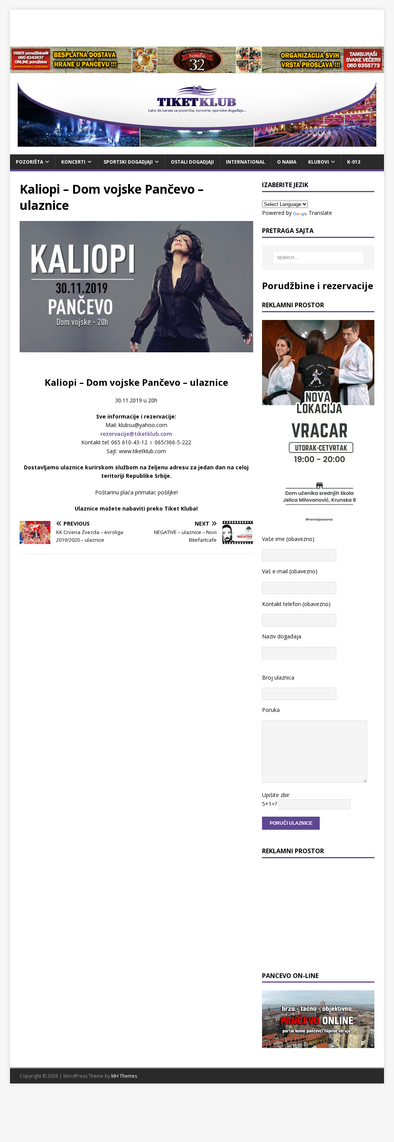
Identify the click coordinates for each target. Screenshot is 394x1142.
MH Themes (124, 1076)
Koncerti (73, 162)
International (245, 162)
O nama (286, 162)
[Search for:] (318, 257)
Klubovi (318, 162)
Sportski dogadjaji (128, 162)
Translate (320, 212)
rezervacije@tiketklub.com (136, 433)
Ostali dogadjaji (192, 162)
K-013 (353, 162)
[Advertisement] (197, 27)
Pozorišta (29, 162)
